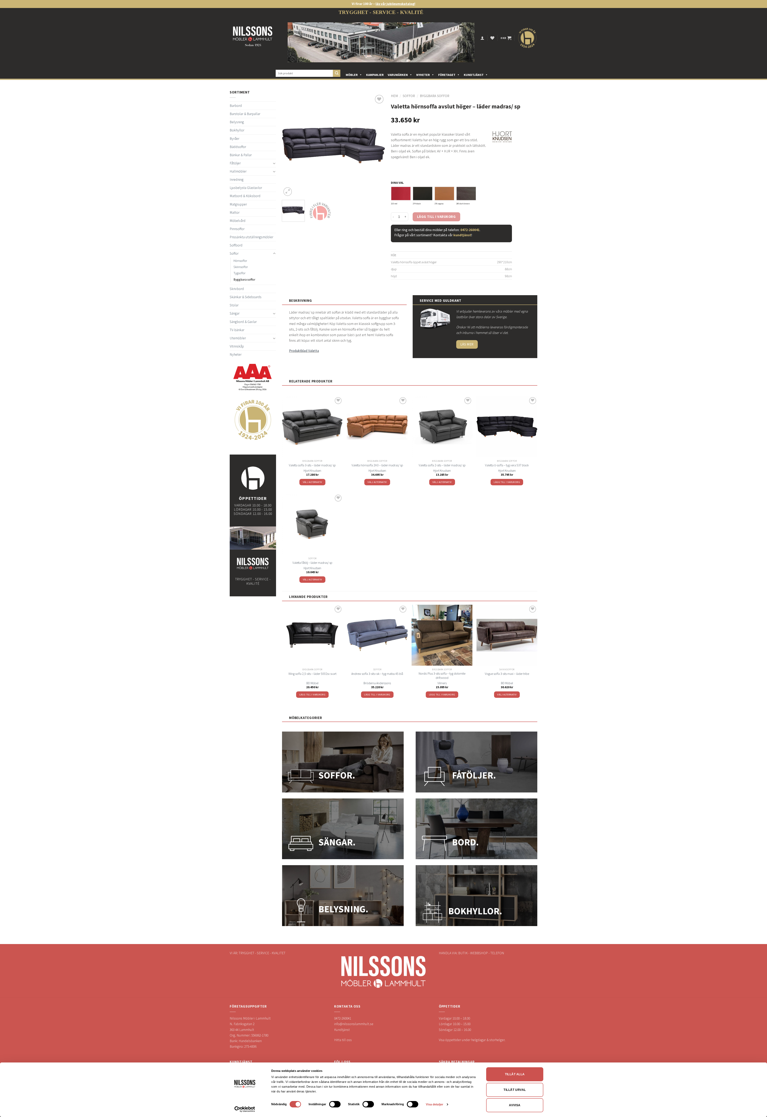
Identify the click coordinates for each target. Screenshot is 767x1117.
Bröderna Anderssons (377, 683)
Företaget (446, 75)
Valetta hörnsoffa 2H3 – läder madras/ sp (377, 465)
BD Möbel (312, 683)
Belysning (237, 122)
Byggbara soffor (244, 279)
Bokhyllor (237, 130)
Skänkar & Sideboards (245, 297)
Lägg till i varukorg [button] (507, 482)
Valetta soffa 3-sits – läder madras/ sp (312, 465)
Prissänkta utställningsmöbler (251, 237)
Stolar (234, 305)
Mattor (234, 212)
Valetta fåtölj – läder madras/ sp (312, 563)
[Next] (377, 145)
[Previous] (289, 145)
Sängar (234, 313)
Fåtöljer (235, 163)
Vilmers (442, 683)
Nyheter (423, 75)
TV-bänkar (237, 330)
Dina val (397, 183)
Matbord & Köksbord (245, 196)
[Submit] (336, 73)
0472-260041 (470, 230)
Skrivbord (237, 289)
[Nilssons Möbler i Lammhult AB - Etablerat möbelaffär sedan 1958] (253, 38)
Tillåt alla (515, 1074)
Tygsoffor (239, 273)
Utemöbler (238, 338)
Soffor (234, 253)
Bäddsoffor (238, 147)
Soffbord (236, 245)
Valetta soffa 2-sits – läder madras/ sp (442, 465)
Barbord (236, 105)
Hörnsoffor (240, 261)
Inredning (236, 179)
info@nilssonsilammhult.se (353, 1024)
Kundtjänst (474, 75)
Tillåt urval (515, 1089)
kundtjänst (462, 235)
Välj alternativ (312, 482)
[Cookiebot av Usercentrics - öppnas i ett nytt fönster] (244, 1109)
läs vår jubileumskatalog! (395, 4)
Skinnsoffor (240, 267)
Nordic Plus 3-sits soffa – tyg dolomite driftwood (442, 675)
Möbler (352, 75)
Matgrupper (238, 204)
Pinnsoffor (237, 229)
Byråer (234, 138)
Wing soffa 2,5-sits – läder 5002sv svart (312, 674)
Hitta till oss (343, 1040)
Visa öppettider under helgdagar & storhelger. (472, 1040)
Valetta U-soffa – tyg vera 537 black (507, 465)
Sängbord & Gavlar (243, 322)
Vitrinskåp (237, 346)
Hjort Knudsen (312, 471)
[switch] (335, 1104)
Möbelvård (237, 220)
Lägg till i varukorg (436, 216)
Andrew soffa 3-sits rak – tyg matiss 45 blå (377, 674)
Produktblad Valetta (304, 351)
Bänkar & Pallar (241, 155)
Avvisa (515, 1105)
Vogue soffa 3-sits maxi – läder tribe (507, 674)
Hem (394, 96)
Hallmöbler (238, 171)
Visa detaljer (434, 1104)
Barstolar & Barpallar (245, 114)
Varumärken (398, 75)
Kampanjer (375, 75)
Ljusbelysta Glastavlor (246, 188)
